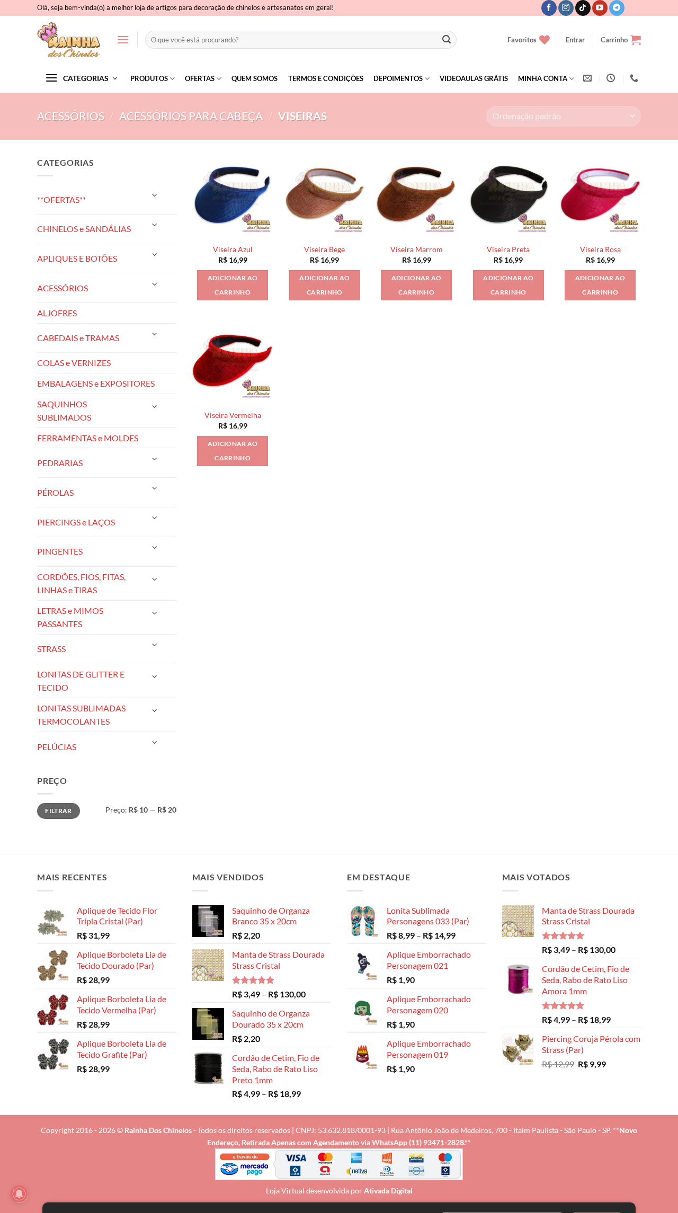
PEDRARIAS (60, 463)
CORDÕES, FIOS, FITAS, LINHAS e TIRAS (81, 583)
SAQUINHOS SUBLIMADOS (64, 411)
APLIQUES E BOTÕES (77, 258)
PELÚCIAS (56, 747)
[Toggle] (154, 195)
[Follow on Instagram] (566, 8)
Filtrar (58, 811)
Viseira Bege (324, 249)
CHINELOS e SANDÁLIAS (84, 229)
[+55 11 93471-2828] (635, 78)
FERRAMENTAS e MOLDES (87, 438)
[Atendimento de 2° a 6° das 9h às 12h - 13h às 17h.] (612, 78)
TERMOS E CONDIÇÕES (325, 78)
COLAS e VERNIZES (74, 363)
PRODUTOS (149, 78)
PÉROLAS (55, 492)
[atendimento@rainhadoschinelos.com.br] (588, 78)
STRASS (51, 649)
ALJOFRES (57, 313)
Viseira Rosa (600, 249)
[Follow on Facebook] (549, 8)
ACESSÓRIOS (70, 115)
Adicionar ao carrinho (233, 285)
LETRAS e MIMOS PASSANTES (70, 617)
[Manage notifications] (19, 1193)
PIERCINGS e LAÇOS (76, 522)
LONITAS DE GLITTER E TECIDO (80, 681)
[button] (123, 39)
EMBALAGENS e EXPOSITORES (96, 383)
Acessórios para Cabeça (191, 115)
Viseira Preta (508, 249)
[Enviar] (447, 40)
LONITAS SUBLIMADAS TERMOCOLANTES (81, 715)
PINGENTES (60, 551)
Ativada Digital (388, 1190)
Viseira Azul (233, 249)
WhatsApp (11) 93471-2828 (418, 1142)
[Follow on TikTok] (583, 8)
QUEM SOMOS (254, 78)
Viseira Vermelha (232, 415)
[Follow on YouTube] (600, 8)
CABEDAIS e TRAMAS (78, 338)
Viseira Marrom (416, 249)
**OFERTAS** (61, 199)
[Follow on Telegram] (617, 8)
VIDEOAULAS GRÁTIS (474, 78)
